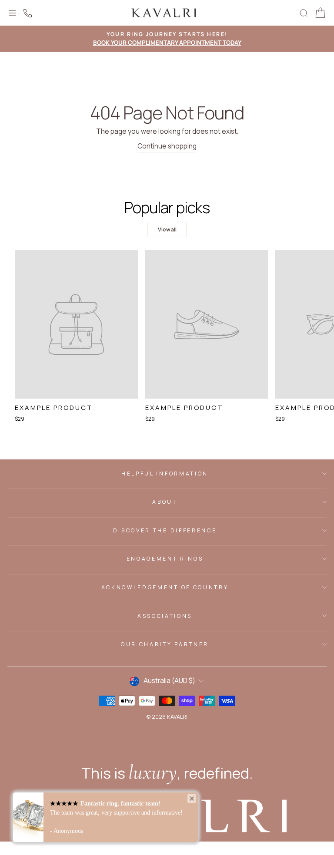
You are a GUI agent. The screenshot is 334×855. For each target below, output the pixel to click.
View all (167, 229)
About (164, 501)
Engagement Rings (165, 558)
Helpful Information (164, 473)
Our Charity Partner (165, 644)
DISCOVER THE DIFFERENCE (165, 530)
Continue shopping (167, 146)
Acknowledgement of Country (164, 587)
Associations (164, 616)
